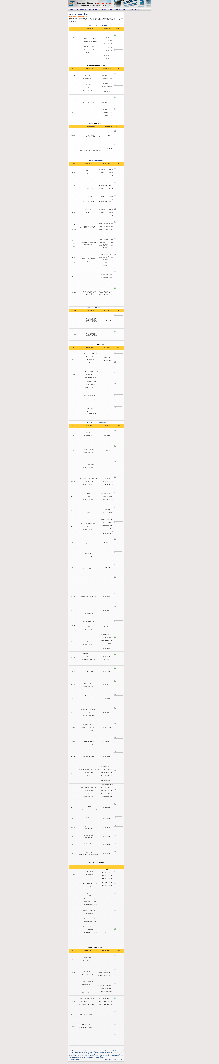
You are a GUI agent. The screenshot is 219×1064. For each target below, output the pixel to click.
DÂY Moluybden (74, 1059)
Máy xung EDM (93, 9)
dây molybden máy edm (96, 1051)
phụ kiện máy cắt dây (74, 1054)
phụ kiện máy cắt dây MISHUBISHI (112, 1055)
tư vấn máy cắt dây (98, 1057)
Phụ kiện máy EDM (120, 9)
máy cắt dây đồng (76, 1052)
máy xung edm (108, 1052)
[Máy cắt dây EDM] (109, 7)
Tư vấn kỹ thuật (133, 9)
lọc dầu (105, 1051)
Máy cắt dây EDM (81, 9)
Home (71, 9)
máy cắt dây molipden (86, 1052)
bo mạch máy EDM (77, 1051)
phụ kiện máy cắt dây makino (95, 1055)
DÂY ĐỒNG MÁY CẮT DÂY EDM (114, 1059)
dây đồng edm (86, 1051)
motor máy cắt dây (117, 1052)
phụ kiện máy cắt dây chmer (101, 1054)
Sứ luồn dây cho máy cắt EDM (85, 1057)
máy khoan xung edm (98, 1052)
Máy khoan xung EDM (106, 9)
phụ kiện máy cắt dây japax (80, 1055)
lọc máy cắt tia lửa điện (113, 1051)
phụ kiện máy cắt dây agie (87, 1054)
